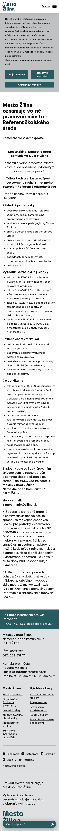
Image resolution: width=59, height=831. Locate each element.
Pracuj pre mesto (13, 694)
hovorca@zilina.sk (16, 667)
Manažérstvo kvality (11, 724)
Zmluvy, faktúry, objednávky (13, 716)
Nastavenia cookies (15, 765)
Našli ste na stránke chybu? (37, 623)
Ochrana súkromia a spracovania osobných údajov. (28, 62)
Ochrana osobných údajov (42, 696)
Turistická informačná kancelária (10, 734)
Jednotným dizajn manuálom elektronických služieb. (23, 801)
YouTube (28, 759)
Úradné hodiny (11, 710)
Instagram (32, 754)
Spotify (11, 759)
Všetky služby (39, 714)
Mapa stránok (38, 702)
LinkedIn (50, 754)
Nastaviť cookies (42, 74)
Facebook (13, 754)
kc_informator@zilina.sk (29, 671)
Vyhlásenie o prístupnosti (38, 709)
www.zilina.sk (38, 584)
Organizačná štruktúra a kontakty (10, 702)
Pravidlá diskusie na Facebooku (42, 721)
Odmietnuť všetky (29, 84)
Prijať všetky (17, 74)
